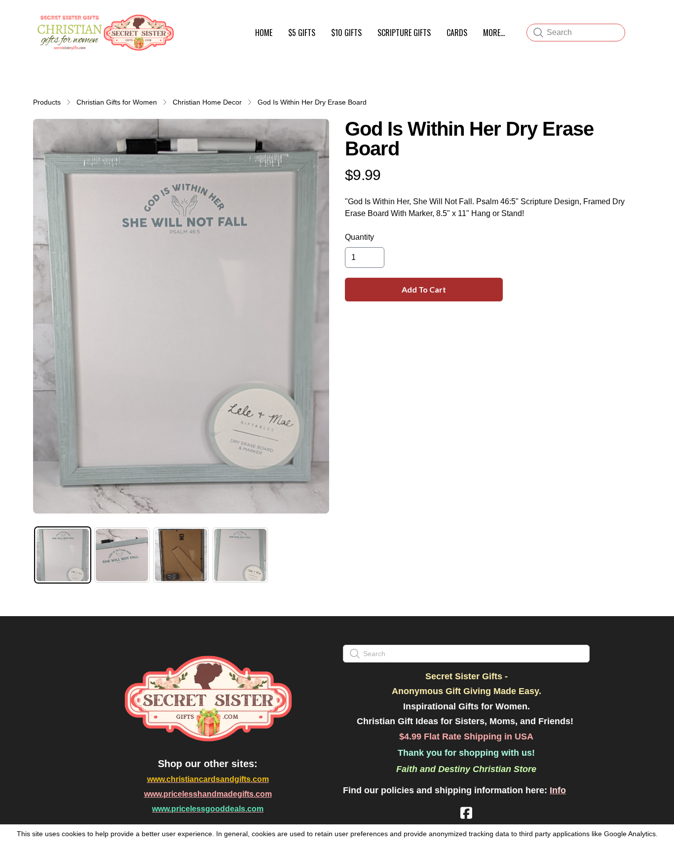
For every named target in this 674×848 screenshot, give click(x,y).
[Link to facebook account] (466, 812)
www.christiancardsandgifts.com (208, 779)
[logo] (104, 32)
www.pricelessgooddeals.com (207, 809)
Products (47, 102)
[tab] (62, 555)
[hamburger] (187, 19)
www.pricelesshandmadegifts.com (208, 794)
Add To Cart (424, 289)
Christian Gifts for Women (116, 102)
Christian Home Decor (207, 102)
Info (558, 790)
